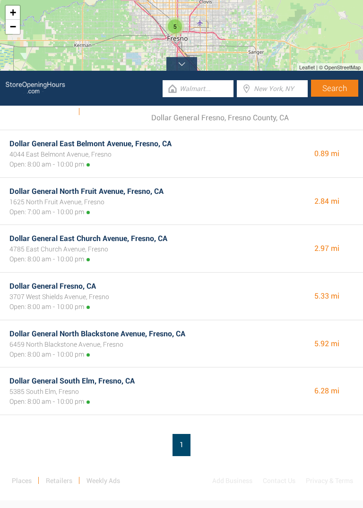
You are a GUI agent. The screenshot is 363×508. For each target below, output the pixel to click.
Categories (101, 112)
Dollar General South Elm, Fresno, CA (72, 380)
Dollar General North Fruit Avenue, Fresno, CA (86, 191)
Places (22, 480)
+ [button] (13, 12)
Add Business (232, 480)
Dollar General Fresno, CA (52, 286)
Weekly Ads (56, 112)
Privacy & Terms (329, 480)
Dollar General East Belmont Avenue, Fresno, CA (90, 143)
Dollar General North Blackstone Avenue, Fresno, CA (97, 333)
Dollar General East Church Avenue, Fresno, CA (88, 238)
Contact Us (279, 480)
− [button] (13, 27)
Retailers (59, 480)
